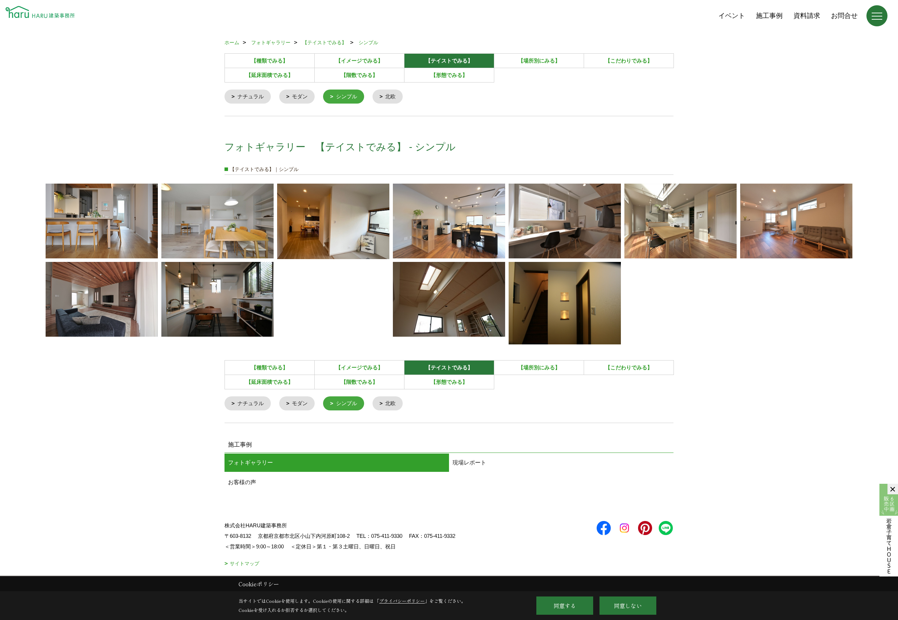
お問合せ (844, 15)
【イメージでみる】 (359, 61)
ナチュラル (250, 96)
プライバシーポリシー (402, 601)
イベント (731, 15)
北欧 (390, 96)
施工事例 (769, 15)
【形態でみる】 (449, 75)
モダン (300, 96)
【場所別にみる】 (539, 61)
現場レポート (469, 463)
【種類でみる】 (269, 61)
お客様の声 (242, 482)
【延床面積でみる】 (269, 75)
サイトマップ (244, 563)
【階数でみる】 (359, 75)
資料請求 (806, 15)
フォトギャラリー (250, 463)
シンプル (346, 96)
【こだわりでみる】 (628, 61)
